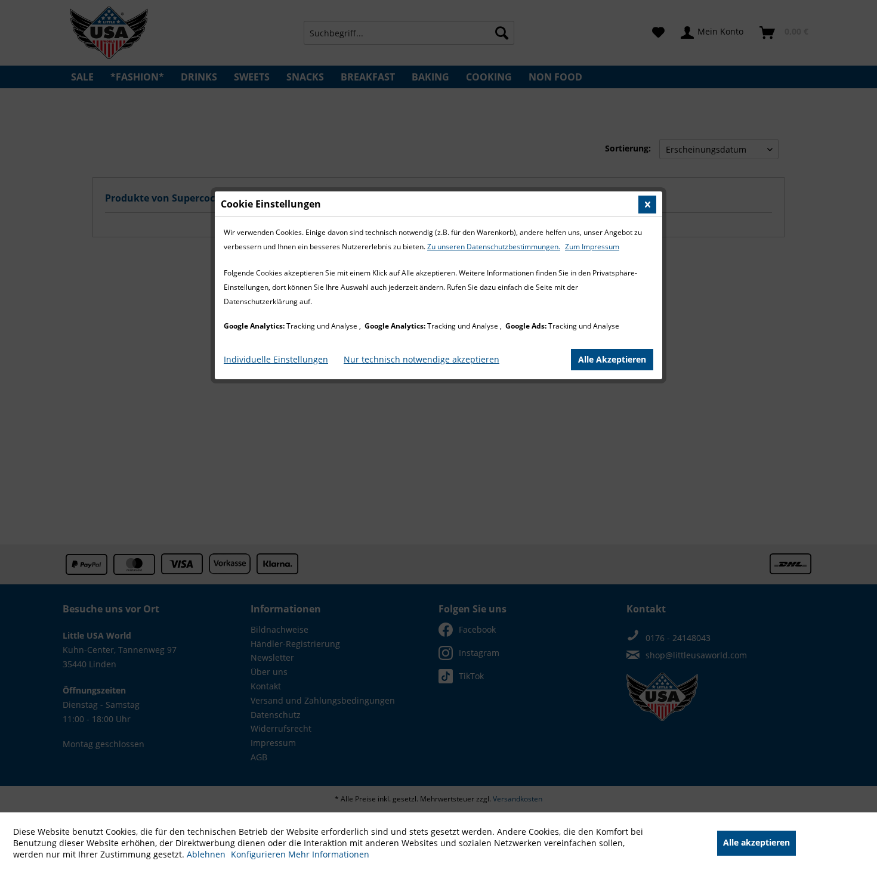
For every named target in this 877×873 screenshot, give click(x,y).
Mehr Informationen (328, 854)
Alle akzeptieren (756, 842)
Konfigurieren (259, 854)
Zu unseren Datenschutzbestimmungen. (493, 247)
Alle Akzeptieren (612, 359)
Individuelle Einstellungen (276, 359)
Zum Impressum (592, 247)
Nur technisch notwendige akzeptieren (421, 359)
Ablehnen (207, 854)
